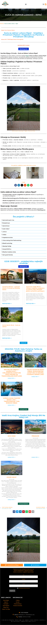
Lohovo (4, 231)
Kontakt (17, 602)
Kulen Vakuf (5, 229)
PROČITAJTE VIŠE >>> (7, 303)
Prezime (23, 579)
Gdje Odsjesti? (6, 605)
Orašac (4, 234)
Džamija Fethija (6, 246)
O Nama (17, 600)
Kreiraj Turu (6, 607)
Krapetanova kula (7, 237)
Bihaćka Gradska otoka (9, 252)
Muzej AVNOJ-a (6, 249)
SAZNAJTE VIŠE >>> (11, 378)
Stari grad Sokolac (7, 255)
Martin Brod (5, 226)
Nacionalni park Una (8, 220)
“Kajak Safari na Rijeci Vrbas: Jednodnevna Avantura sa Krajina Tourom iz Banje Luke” (35, 372)
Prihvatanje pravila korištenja (24, 588)
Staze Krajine (6, 600)
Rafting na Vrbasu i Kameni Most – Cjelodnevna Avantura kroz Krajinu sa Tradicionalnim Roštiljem (11, 373)
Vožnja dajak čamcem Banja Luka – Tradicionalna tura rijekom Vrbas (11, 400)
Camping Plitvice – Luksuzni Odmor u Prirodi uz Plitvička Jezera (11, 288)
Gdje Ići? (6, 602)
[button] (26, 4)
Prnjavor (35, 436)
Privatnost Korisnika (17, 605)
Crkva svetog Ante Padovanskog (11, 240)
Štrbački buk (6, 223)
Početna (2, 23)
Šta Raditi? (6, 603)
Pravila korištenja (17, 603)
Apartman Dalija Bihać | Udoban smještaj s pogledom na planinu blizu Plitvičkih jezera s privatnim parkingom (35, 289)
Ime (23, 574)
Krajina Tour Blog (6, 609)
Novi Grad (12, 436)
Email (24, 583)
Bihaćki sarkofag (7, 243)
